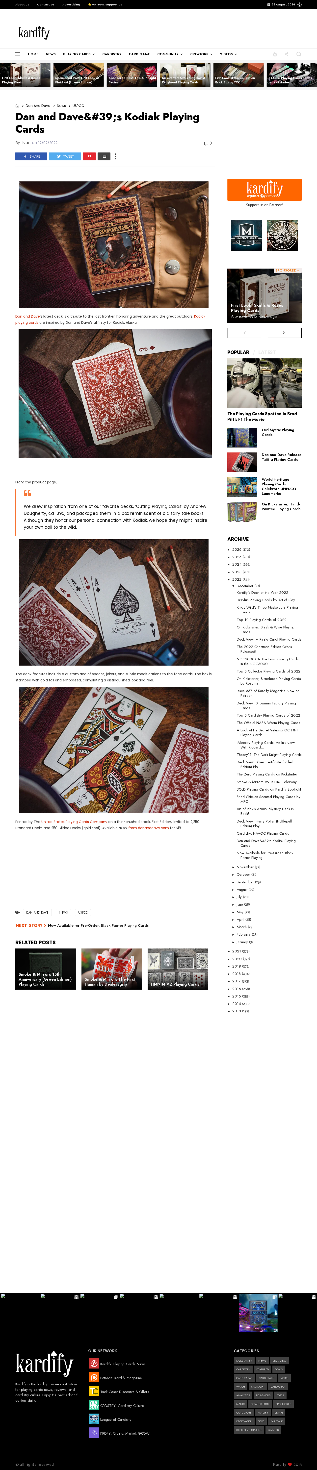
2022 (237, 579)
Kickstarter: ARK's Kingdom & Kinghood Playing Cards (184, 80)
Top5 (261, 1421)
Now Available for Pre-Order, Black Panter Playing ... (265, 855)
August (243, 889)
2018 (237, 973)
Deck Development (249, 1430)
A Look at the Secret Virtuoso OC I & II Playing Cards (267, 732)
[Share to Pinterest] (89, 156)
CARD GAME (139, 54)
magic (240, 1404)
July (240, 897)
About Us (22, 4)
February (244, 934)
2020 (237, 959)
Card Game (243, 1413)
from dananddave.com (148, 827)
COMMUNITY (168, 54)
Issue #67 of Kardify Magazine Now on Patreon (268, 693)
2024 (237, 564)
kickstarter (244, 1361)
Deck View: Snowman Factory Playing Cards (266, 705)
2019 (237, 966)
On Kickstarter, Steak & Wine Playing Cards (265, 629)
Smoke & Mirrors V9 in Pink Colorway (267, 782)
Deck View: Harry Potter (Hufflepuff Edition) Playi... (264, 824)
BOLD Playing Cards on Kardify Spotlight (269, 789)
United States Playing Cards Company (74, 821)
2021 (237, 951)
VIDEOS (226, 54)
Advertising (71, 4)
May (241, 912)
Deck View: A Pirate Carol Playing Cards (269, 639)
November (246, 867)
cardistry (243, 1369)
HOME (33, 54)
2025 (237, 557)
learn (278, 1413)
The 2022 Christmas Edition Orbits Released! (264, 649)
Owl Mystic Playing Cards (278, 432)
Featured (262, 1369)
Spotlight (257, 1387)
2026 (237, 549)
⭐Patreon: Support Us (105, 4)
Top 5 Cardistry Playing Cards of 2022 (268, 715)
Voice (284, 1378)
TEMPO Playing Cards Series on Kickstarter (290, 80)
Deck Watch (244, 1421)
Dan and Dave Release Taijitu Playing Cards (281, 457)
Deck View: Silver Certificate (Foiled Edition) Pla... (265, 764)
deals (279, 1369)
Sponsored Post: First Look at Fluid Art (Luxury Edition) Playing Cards (77, 82)
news (61, 105)
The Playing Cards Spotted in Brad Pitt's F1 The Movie (262, 416)
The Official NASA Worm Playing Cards (268, 722)
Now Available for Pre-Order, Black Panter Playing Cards (98, 925)
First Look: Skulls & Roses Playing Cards (21, 80)
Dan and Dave (38, 105)
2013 (237, 1011)
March (242, 927)
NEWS (51, 54)
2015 (237, 996)
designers (263, 1395)
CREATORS (199, 54)
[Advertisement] (162, 33)
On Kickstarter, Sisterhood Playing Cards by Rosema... (269, 681)
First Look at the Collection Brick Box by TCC (235, 80)
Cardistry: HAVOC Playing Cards (263, 833)
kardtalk (276, 1421)
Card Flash (266, 1378)
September (246, 882)
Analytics (243, 1395)
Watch (240, 1387)
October (244, 874)
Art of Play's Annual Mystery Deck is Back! (265, 811)
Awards (273, 1430)
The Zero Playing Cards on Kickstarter (267, 774)
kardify (263, 1413)
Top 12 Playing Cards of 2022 (262, 620)
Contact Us (45, 4)
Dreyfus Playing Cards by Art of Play (266, 600)
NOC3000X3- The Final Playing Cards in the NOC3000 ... (268, 661)
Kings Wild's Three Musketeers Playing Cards (267, 610)
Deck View (279, 1361)
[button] (275, 54)
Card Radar (244, 1378)
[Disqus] (115, 1065)
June (240, 904)
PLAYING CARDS (77, 54)
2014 (237, 1003)
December (246, 586)
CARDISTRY (111, 54)
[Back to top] (305, 1458)
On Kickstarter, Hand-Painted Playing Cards (281, 506)
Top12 (280, 1395)
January (243, 942)
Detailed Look (260, 1404)
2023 (237, 572)
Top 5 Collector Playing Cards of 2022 (268, 671)
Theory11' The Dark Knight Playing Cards (269, 754)
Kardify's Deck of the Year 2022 (262, 592)
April (241, 919)
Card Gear (278, 1387)
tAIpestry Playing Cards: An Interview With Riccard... (266, 745)
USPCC (78, 105)
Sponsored (283, 1404)
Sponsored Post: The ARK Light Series (132, 80)
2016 (237, 989)
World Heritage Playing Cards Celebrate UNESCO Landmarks (279, 486)
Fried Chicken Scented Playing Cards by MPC (268, 799)
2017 (237, 981)
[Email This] (104, 156)
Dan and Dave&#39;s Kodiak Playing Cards (266, 843)
